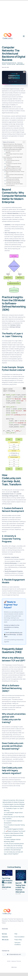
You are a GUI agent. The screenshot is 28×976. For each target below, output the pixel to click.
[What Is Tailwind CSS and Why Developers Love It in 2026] (21, 873)
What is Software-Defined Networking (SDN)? (14, 175)
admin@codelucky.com (15, 632)
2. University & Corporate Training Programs (13, 164)
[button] (3, 882)
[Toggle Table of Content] (23, 142)
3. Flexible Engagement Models (13, 166)
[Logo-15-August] (7, 31)
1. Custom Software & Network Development (12, 161)
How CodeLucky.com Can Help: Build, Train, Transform (13, 158)
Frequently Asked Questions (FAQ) (12, 170)
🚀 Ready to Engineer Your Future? (14, 168)
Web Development (20, 64)
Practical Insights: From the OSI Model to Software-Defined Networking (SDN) (14, 148)
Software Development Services (9, 63)
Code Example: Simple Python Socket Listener (14, 154)
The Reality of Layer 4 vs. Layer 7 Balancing (13, 151)
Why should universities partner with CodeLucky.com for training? (14, 178)
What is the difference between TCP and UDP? (15, 172)
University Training (11, 64)
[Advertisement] (14, 15)
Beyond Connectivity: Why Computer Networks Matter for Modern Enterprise (13, 145)
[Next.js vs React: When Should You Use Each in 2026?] (7, 873)
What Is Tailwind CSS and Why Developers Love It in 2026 (20, 885)
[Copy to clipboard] (24, 388)
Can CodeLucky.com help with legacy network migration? (14, 184)
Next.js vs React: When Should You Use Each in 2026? (6, 883)
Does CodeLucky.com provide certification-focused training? (13, 181)
